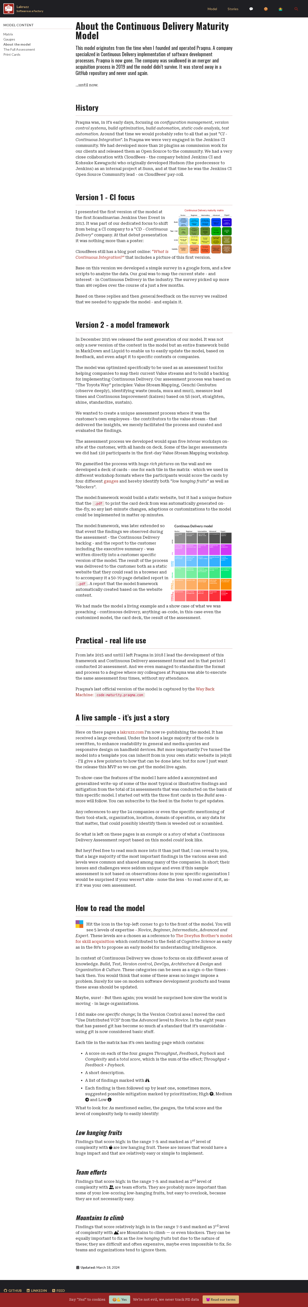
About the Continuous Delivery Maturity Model (152, 30)
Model (212, 9)
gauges (111, 481)
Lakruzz (30, 9)
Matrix (8, 34)
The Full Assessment (19, 49)
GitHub (15, 1290)
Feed (60, 1290)
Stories (233, 9)
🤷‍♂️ (280, 9)
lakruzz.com (132, 732)
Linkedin (38, 1290)
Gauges (9, 39)
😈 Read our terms (221, 1299)
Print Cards (11, 54)
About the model (17, 44)
